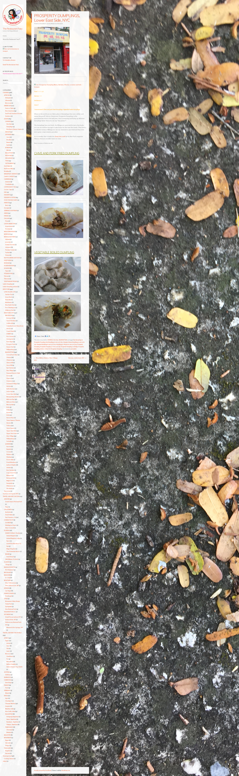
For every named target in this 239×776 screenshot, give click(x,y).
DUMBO (8, 334)
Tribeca (8, 425)
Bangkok (7, 751)
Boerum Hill (10, 318)
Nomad (8, 412)
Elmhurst (9, 454)
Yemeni (7, 255)
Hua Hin (7, 753)
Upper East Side (11, 431)
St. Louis (7, 577)
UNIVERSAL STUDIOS (11, 559)
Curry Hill (9, 365)
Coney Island (10, 331)
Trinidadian (8, 184)
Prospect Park (10, 344)
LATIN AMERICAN (9, 223)
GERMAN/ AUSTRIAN (10, 210)
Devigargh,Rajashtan (12, 716)
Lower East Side (11, 394)
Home (5, 36)
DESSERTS (7, 195)
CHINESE (50, 340)
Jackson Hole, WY (10, 619)
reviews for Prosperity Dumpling (53, 349)
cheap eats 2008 (60, 136)
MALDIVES (7, 735)
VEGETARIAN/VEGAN (10, 281)
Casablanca (9, 656)
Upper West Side (11, 433)
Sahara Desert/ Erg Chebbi (14, 667)
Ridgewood (9, 480)
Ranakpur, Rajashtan (12, 722)
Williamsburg (10, 349)
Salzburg (7, 675)
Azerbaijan (7, 166)
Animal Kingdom (11, 536)
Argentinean (9, 226)
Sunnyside (9, 483)
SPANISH (7, 268)
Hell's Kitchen (10, 389)
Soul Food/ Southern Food (12, 113)
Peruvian (7, 229)
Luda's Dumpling (7, 284)
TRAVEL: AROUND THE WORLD (12, 633)
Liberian (7, 100)
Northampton (9, 570)
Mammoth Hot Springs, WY (14, 627)
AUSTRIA (7, 672)
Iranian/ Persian (10, 244)
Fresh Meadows (11, 462)
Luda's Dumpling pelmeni (10, 286)
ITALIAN (6, 218)
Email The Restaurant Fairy (11, 64)
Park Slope (9, 341)
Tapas (7, 271)
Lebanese (8, 247)
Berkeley (8, 512)
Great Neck (8, 297)
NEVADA (6, 588)
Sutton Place (10, 418)
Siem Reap (8, 682)
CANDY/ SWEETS (9, 176)
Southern (8, 116)
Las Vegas (8, 591)
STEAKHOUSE (8, 273)
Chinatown (9, 360)
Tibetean (6, 279)
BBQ (7, 150)
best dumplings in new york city (54, 342)
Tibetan (6, 276)
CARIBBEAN (7, 179)
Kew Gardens (10, 470)
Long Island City (11, 473)
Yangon (7, 745)
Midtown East (10, 399)
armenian (8, 242)
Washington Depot (10, 525)
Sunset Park (10, 347)
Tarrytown (7, 491)
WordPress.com (65, 770)
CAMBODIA (7, 680)
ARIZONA (7, 499)
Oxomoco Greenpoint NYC (11, 494)
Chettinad (9, 730)
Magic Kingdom (10, 549)
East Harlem (10, 368)
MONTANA (7, 580)
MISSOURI (7, 575)
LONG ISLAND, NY (9, 292)
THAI (6, 161)
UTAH (6, 598)
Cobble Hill (9, 323)
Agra (6, 698)
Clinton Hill (9, 362)
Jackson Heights (11, 465)
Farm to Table (9, 108)
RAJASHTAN (9, 714)
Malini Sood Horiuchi (57, 23)
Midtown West (10, 402)
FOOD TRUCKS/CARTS (10, 200)
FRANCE (6, 685)
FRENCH (6, 203)
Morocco (8, 654)
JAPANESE (8, 134)
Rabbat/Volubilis (11, 664)
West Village (10, 436)
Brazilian (6, 171)
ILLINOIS (7, 562)
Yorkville (9, 441)
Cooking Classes (9, 758)
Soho (7, 415)
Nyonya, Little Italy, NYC (77, 358)
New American (9, 111)
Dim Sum (55, 340)
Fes (7, 659)
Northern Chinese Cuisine (14, 129)
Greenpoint (9, 339)
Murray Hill (9, 404)
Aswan (8, 643)
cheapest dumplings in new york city (46, 344)
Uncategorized (7, 756)
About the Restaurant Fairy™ (11, 39)
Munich (7, 693)
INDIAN (7, 132)
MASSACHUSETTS (9, 567)
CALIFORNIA (8, 509)
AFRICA (6, 638)
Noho (8, 407)
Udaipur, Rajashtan (12, 724)
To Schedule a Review (9, 60)
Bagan (7, 740)
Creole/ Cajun (8, 189)
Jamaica (8, 467)
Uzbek (5, 761)
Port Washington (10, 307)
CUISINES (6, 92)
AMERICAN (7, 105)
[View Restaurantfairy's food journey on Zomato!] (13, 51)
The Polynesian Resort (13, 551)
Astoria (8, 446)
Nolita (8, 410)
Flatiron (8, 378)
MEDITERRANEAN (9, 231)
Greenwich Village (11, 383)
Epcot (8, 541)
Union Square (10, 428)
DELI (5, 192)
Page (6, 507)
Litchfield (8, 522)
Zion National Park (10, 609)
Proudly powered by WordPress (42, 770)
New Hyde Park (10, 305)
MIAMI (7, 554)
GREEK (6, 213)
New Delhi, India (10, 711)
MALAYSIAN (9, 153)
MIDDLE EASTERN (9, 237)
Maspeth (9, 475)
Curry (8, 137)
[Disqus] (60, 389)
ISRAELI (6, 216)
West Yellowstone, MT (12, 585)
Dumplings (9, 126)
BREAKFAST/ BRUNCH (10, 174)
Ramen (8, 142)
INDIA (6, 695)
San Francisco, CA (10, 517)
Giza (7, 648)
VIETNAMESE (9, 163)
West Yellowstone (10, 583)
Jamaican (7, 182)
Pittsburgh (8, 596)
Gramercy (9, 381)
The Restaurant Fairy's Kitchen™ (12, 73)
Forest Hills (9, 459)
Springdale (8, 606)
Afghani (7, 239)
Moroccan (8, 103)
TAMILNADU (9, 727)
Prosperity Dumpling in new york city (50, 346)
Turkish (7, 252)
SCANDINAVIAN (9, 265)
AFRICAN (7, 95)
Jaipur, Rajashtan (11, 719)
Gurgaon (7, 706)
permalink (73, 349)
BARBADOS (7, 677)
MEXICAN (7, 234)
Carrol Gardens (11, 321)
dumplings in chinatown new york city (66, 344)
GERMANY (7, 690)
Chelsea (8, 357)
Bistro (7, 205)
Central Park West (12, 355)
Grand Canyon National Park (13, 501)
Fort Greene (10, 336)
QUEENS (7, 444)
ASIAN (6, 119)
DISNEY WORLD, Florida (12, 533)
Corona (8, 452)
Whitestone (10, 486)
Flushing (8, 457)
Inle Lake (8, 743)
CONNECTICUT (8, 520)
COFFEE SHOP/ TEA (10, 187)
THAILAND (7, 748)
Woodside (9, 488)
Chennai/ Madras (10, 703)
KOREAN (7, 147)
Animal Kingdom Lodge (13, 538)
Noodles (8, 140)
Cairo (8, 646)
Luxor (8, 651)
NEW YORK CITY (9, 313)
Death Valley (9, 515)
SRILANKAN (9, 158)
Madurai (8, 732)
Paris (6, 688)
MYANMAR (7, 737)
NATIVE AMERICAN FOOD (12, 258)
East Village (9, 370)
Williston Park (9, 310)
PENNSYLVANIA (9, 593)
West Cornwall (9, 528)
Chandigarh (8, 701)
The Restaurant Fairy (12, 28)
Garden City (8, 294)
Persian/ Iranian (10, 250)
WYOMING (7, 614)
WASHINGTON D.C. (10, 612)
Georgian (6, 208)
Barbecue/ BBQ (8, 168)
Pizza (6, 221)
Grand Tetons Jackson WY (13, 617)
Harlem (8, 386)
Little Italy (9, 391)
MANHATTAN (63, 340)
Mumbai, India (9, 709)
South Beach (10, 557)
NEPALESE (8, 155)
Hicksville (8, 300)
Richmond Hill (10, 478)
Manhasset (8, 302)
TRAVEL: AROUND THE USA (11, 496)
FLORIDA (7, 530)
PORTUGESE (7, 260)
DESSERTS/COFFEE (9, 197)
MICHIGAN (7, 572)
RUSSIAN (7, 263)
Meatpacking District (12, 397)
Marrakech (9, 661)
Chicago (7, 564)
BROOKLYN (8, 315)
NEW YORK (6, 289)
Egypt (7, 640)
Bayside (8, 449)
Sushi (8, 145)
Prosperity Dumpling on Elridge (69, 346)
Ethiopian (8, 98)
